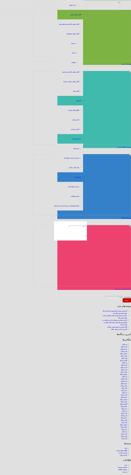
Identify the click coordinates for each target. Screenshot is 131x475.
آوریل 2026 (124, 346)
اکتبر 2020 (124, 438)
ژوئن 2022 (124, 408)
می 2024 (124, 376)
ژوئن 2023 (124, 390)
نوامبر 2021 (124, 420)
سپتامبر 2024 (123, 374)
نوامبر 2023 (124, 385)
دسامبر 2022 (123, 399)
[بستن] (86, 236)
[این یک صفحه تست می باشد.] (82, 285)
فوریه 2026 (124, 351)
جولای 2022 (124, 406)
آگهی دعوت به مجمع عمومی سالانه (117, 327)
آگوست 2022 (123, 404)
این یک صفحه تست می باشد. (123, 289)
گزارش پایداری (123, 453)
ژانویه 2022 (124, 418)
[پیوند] (103, 10)
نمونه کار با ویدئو (126, 64)
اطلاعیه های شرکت (121, 450)
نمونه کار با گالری (126, 218)
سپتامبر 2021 (123, 424)
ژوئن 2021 (124, 429)
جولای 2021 (124, 427)
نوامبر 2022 (124, 401)
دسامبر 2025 (123, 353)
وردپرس (124, 472)
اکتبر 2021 (124, 422)
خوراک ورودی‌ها (122, 467)
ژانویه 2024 (124, 383)
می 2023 (124, 392)
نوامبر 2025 (124, 356)
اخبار (125, 448)
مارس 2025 (124, 367)
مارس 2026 (124, 349)
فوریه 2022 (124, 415)
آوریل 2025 (124, 365)
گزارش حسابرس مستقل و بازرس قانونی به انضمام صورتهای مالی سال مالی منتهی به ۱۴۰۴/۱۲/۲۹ (114, 322)
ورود (126, 465)
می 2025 (124, 362)
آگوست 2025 (123, 360)
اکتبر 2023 (124, 388)
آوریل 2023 (124, 395)
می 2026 (124, 344)
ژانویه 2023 (124, 397)
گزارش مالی (123, 455)
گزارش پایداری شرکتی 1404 (119, 329)
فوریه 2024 (124, 381)
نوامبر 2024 (124, 372)
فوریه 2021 (124, 436)
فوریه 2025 (124, 369)
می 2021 (124, 431)
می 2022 (124, 411)
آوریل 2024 (124, 379)
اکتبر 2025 (124, 358)
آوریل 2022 (124, 413)
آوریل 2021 (124, 434)
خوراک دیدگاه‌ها (123, 469)
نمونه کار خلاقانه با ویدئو (124, 147)
